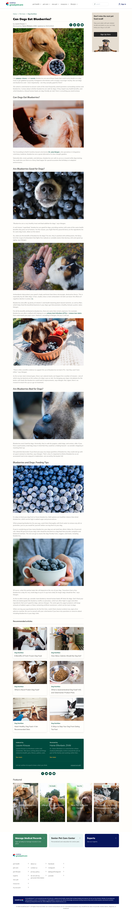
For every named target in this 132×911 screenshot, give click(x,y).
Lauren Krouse (20, 24)
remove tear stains (75, 313)
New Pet (54, 4)
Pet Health (36, 4)
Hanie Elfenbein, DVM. (29, 26)
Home (15, 14)
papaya (18, 78)
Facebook (51, 864)
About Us (33, 864)
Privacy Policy (35, 872)
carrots (33, 78)
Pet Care (45, 4)
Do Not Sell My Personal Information (37, 877)
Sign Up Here (105, 34)
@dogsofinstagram (54, 872)
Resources (64, 4)
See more (19, 757)
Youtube (51, 876)
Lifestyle (73, 4)
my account (16, 887)
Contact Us (34, 868)
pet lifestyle (16, 872)
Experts (15, 876)
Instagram (51, 868)
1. (32, 299)
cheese (24, 78)
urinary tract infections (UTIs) (57, 313)
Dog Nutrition (32, 14)
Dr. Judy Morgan (54, 152)
